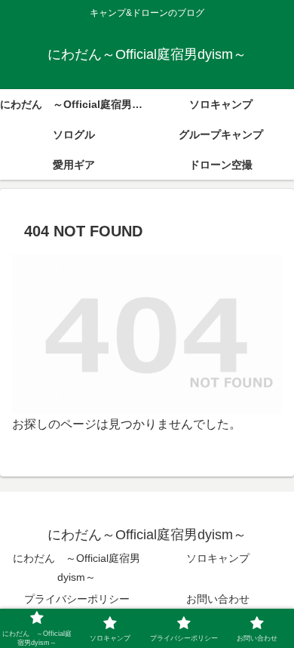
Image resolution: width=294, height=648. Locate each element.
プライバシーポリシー (77, 599)
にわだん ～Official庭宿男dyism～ (76, 567)
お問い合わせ (218, 599)
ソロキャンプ (218, 558)
